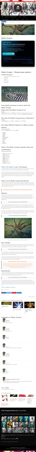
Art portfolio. (22, 410)
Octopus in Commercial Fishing (29, 401)
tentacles (8, 289)
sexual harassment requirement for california (12, 379)
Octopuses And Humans (4, 402)
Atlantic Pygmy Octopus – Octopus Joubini (28, 310)
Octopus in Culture (31, 296)
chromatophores (4, 289)
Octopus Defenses (11, 277)
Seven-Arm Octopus (17, 309)
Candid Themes (27, 448)
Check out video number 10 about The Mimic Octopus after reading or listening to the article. (17, 189)
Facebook (4, 292)
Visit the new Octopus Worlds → (8, 53)
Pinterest (14, 292)
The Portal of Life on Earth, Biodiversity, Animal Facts (9, 441)
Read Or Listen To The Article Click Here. (20, 261)
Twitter (9, 292)
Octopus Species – (11, 261)
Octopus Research (13, 399)
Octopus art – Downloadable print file (10, 16)
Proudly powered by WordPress (11, 448)
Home (20, 16)
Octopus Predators (11, 249)
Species (12, 19)
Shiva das (7, 337)
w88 (3, 381)
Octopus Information (5, 19)
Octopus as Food (22, 399)
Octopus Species (4, 36)
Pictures (22, 19)
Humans (17, 19)
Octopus (24, 16)
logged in (6, 389)
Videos (27, 19)
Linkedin (19, 292)
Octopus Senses (11, 215)
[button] (2, 24)
